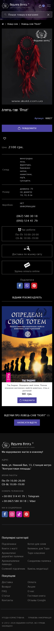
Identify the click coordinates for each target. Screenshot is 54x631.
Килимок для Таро (39, 548)
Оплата (32, 581)
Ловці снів (12, 24)
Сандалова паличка (39, 560)
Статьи (6, 595)
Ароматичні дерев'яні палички (12, 554)
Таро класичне (36, 552)
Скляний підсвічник (13, 568)
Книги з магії (9, 548)
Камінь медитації (38, 568)
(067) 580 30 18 (27, 216)
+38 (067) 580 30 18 (14, 500)
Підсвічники (9, 543)
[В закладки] (27, 138)
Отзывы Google (37, 600)
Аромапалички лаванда (10, 562)
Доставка (7, 581)
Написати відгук (27, 422)
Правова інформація (39, 617)
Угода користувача (13, 617)
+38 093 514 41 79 (13, 496)
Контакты (7, 600)
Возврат (6, 586)
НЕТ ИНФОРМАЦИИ (27, 205)
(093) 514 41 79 (27, 220)
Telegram (33, 496)
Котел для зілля (37, 543)
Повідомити (29, 128)
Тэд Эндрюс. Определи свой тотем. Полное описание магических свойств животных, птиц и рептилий (27, 388)
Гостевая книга (36, 595)
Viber (33, 500)
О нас (31, 591)
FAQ (4, 591)
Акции (31, 586)
